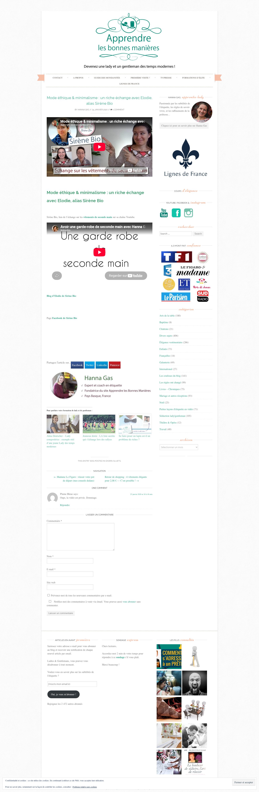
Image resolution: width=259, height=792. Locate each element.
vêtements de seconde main (97, 217)
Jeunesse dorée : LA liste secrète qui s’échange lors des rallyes (99, 437)
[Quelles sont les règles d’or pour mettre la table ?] (169, 762)
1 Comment (118, 110)
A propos (78, 77)
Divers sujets (113, 461)
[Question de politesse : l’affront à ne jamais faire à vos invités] (169, 710)
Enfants (163, 349)
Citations (163, 329)
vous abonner (129, 601)
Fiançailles (164, 355)
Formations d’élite (193, 77)
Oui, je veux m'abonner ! (63, 694)
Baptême (163, 322)
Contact (57, 77)
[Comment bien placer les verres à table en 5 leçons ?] (169, 736)
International (165, 369)
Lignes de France (129, 83)
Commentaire (54, 520)
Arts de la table (167, 315)
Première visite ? (140, 77)
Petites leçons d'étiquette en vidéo (176, 409)
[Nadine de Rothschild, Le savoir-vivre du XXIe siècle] (194, 762)
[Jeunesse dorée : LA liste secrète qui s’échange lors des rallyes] (99, 424)
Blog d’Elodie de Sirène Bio (61, 296)
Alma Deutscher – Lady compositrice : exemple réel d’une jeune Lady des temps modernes (61, 441)
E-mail (51, 569)
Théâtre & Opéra (167, 422)
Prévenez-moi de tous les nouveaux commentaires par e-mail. (81, 595)
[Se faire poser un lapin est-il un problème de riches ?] (135, 424)
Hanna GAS (83, 110)
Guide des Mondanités (107, 77)
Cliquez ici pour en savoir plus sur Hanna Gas (184, 125)
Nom (50, 556)
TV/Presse (166, 77)
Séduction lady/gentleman (172, 415)
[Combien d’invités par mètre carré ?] (169, 683)
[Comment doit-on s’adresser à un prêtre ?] (169, 657)
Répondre (65, 505)
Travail (162, 429)
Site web (51, 582)
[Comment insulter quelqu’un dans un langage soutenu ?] (194, 683)
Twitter (90, 365)
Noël (161, 402)
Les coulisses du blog (170, 375)
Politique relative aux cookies (85, 786)
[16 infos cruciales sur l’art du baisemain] (194, 736)
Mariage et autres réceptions (173, 395)
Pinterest (114, 365)
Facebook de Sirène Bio (64, 318)
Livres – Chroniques (169, 389)
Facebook (77, 365)
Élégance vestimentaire (170, 342)
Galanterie (164, 362)
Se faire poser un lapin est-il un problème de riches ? (134, 437)
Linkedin (102, 365)
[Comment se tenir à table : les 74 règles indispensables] (194, 710)
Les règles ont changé (170, 382)
